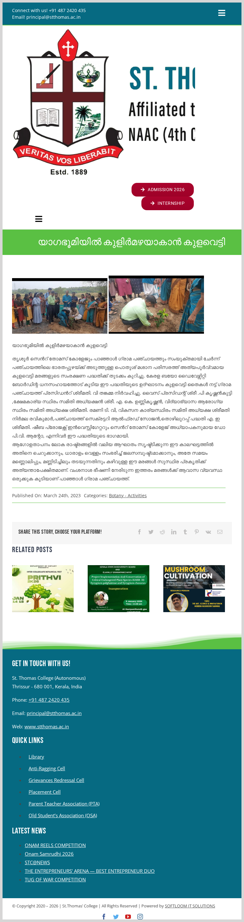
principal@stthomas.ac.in (54, 713)
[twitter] (116, 916)
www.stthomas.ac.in (46, 726)
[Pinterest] (196, 532)
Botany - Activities (128, 495)
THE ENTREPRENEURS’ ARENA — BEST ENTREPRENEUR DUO (90, 871)
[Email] (220, 532)
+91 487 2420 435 (49, 700)
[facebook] (104, 916)
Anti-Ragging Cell (47, 768)
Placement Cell (45, 792)
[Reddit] (162, 532)
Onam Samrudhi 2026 (49, 854)
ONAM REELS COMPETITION (55, 845)
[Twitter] (151, 532)
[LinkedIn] (174, 532)
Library (36, 756)
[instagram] (140, 916)
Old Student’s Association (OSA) (63, 815)
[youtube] (128, 916)
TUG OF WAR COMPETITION (55, 879)
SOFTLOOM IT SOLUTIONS (190, 906)
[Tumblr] (185, 532)
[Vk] (208, 532)
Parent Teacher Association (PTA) (64, 803)
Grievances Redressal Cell (56, 780)
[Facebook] (139, 532)
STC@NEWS (37, 862)
